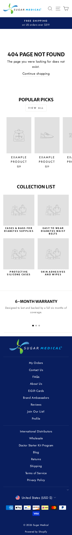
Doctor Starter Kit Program (36, 445)
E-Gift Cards (36, 391)
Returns (36, 459)
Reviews (36, 405)
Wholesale (36, 438)
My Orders (36, 363)
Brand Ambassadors (36, 398)
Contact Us (36, 370)
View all (36, 108)
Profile (36, 419)
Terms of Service (36, 473)
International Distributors (36, 431)
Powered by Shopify (36, 531)
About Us (36, 384)
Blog (36, 452)
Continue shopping (36, 73)
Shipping (36, 466)
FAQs (36, 377)
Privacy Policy (36, 480)
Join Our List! (36, 411)
